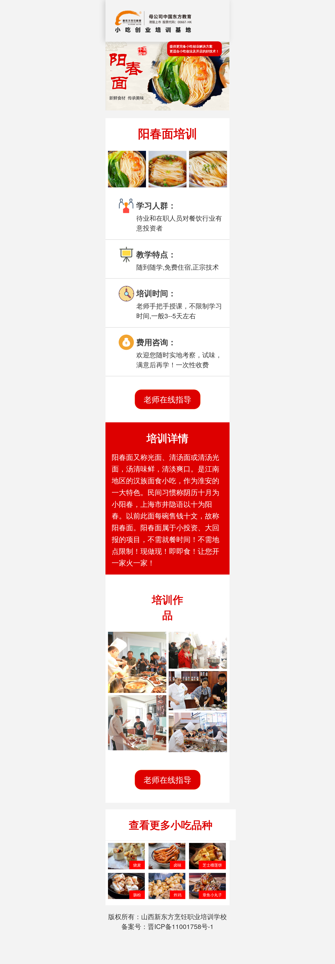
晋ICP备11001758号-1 (181, 926)
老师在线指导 (167, 399)
